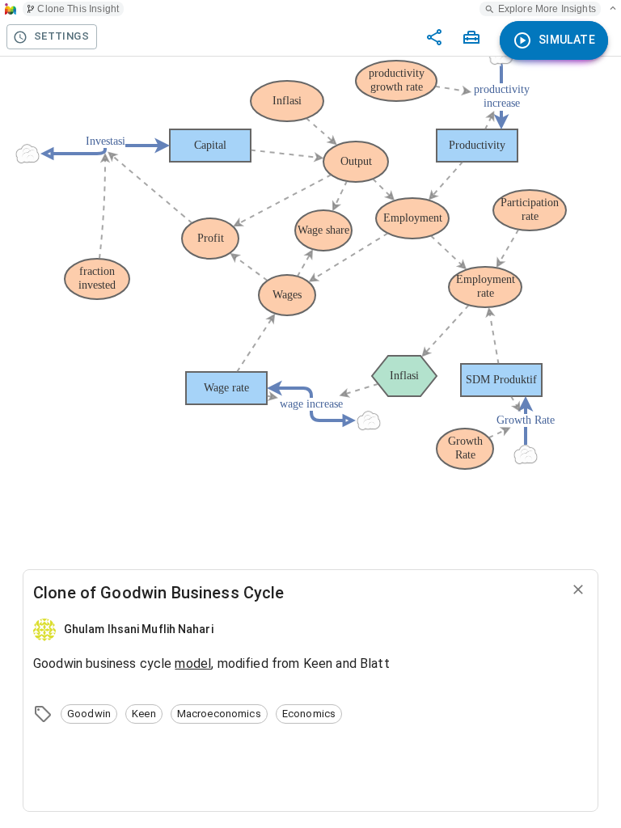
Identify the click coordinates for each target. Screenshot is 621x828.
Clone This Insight (78, 9)
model (193, 663)
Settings (61, 36)
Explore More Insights (547, 9)
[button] (89, 714)
